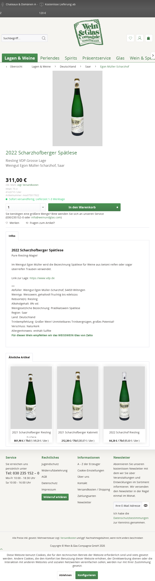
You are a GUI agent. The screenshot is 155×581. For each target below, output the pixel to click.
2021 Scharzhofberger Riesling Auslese (31, 434)
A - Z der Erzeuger (89, 464)
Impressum (49, 489)
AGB (44, 476)
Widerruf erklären (55, 497)
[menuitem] (25, 38)
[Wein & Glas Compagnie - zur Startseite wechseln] (88, 32)
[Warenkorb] (149, 38)
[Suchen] (44, 38)
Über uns (83, 476)
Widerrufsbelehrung (54, 470)
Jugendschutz (50, 464)
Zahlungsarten (87, 496)
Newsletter (84, 502)
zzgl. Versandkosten (27, 185)
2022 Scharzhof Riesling (124, 432)
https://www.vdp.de (42, 278)
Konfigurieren (87, 575)
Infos (12, 236)
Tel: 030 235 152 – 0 (22, 473)
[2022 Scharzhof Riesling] (124, 397)
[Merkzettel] (130, 38)
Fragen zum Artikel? (42, 223)
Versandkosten (68, 538)
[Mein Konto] (139, 38)
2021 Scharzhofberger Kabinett (78, 432)
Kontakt (82, 483)
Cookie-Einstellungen (91, 470)
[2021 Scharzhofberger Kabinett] (78, 397)
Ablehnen (65, 575)
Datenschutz (49, 483)
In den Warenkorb (82, 207)
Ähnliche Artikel (19, 357)
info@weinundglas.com (46, 217)
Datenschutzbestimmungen (131, 518)
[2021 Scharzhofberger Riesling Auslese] (31, 397)
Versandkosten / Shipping (94, 489)
